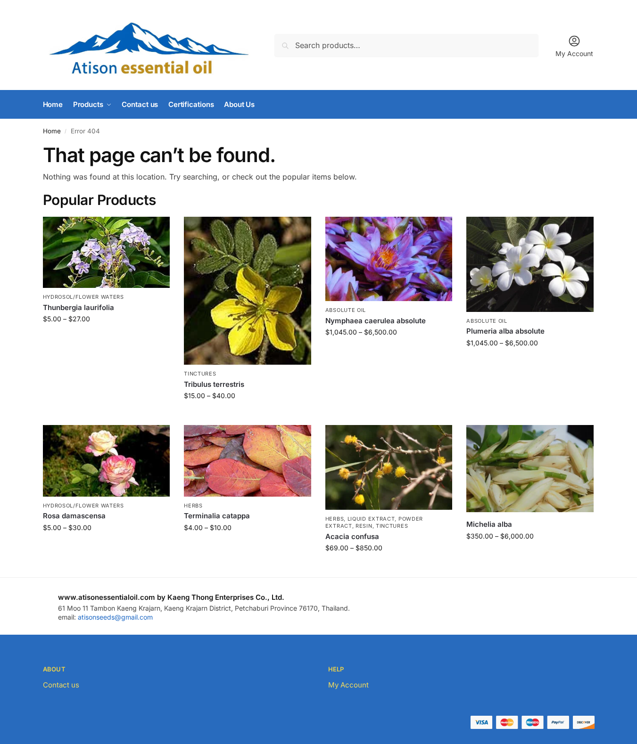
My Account (574, 53)
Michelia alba (489, 524)
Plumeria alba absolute (505, 331)
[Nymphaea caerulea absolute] (389, 259)
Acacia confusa (352, 536)
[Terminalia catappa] (247, 461)
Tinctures (200, 373)
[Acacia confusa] (389, 467)
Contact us (61, 684)
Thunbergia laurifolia (78, 307)
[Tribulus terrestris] (247, 291)
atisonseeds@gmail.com (115, 617)
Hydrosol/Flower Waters (83, 297)
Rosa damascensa (74, 515)
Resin (364, 526)
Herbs (193, 505)
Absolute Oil (345, 310)
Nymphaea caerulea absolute (375, 320)
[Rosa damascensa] (106, 461)
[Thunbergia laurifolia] (106, 252)
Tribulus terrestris (214, 384)
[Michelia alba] (530, 468)
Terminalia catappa (217, 515)
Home (52, 131)
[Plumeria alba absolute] (530, 264)
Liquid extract (371, 518)
